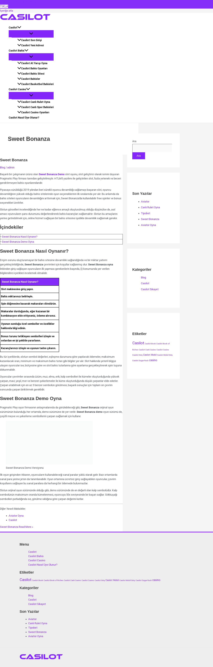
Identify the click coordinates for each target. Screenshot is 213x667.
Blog (2, 167)
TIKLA (4, 6)
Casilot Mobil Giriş (165, 355)
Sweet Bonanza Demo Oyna (18, 241)
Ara (134, 141)
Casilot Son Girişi (31, 40)
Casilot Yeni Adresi (32, 45)
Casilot (13, 27)
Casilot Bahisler (30, 78)
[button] (19, 27)
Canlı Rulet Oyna (150, 207)
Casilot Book (150, 344)
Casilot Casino (17, 89)
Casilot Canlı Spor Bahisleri (37, 107)
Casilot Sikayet (150, 289)
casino (153, 360)
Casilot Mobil (149, 354)
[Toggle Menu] (31, 33)
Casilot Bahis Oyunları (34, 68)
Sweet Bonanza (13, 160)
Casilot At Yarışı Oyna (34, 63)
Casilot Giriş (137, 355)
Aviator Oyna (16, 515)
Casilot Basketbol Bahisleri (37, 84)
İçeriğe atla (6, 10)
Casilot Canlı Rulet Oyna (35, 101)
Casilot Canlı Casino (147, 350)
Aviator (145, 201)
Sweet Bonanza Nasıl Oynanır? (19, 236)
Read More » (16, 526)
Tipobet (145, 213)
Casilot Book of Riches (53, 580)
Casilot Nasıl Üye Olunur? (24, 117)
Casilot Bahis (16, 50)
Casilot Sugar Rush (140, 360)
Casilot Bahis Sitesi (32, 73)
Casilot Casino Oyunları (35, 112)
